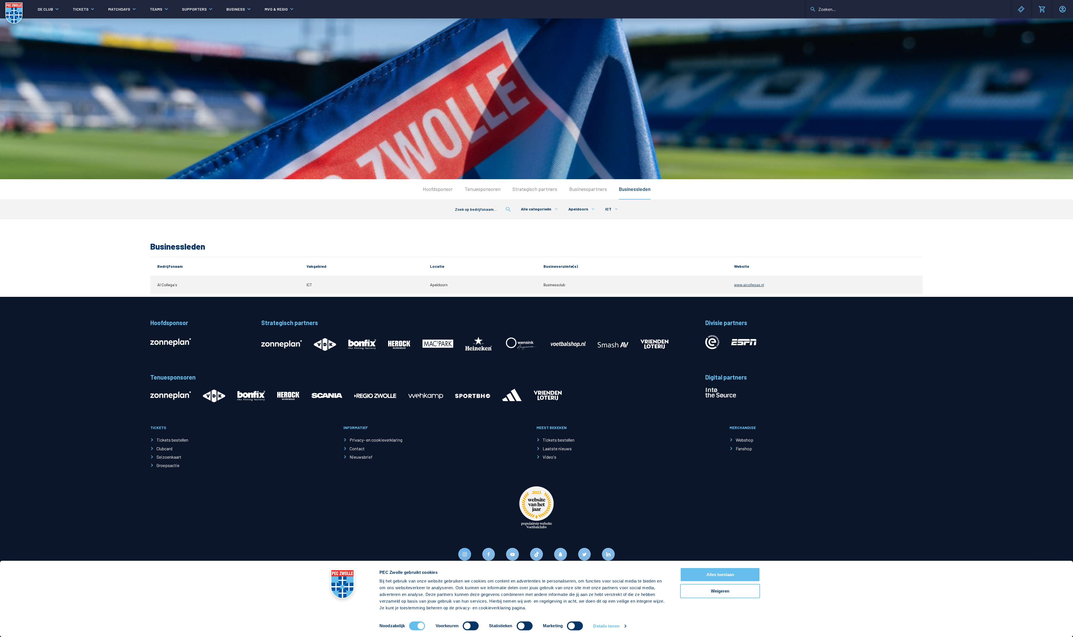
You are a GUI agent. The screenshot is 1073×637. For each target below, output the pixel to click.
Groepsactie (167, 465)
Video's (549, 457)
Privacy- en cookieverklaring (376, 439)
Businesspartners (588, 189)
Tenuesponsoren (482, 189)
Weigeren (720, 591)
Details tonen (606, 626)
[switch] (471, 625)
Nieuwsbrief (361, 457)
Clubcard (164, 448)
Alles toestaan (720, 574)
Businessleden (635, 189)
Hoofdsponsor (438, 189)
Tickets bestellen (172, 439)
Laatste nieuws (557, 448)
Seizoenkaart (168, 457)
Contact (357, 448)
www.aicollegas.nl (749, 284)
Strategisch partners (534, 189)
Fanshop (744, 448)
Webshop (744, 439)
